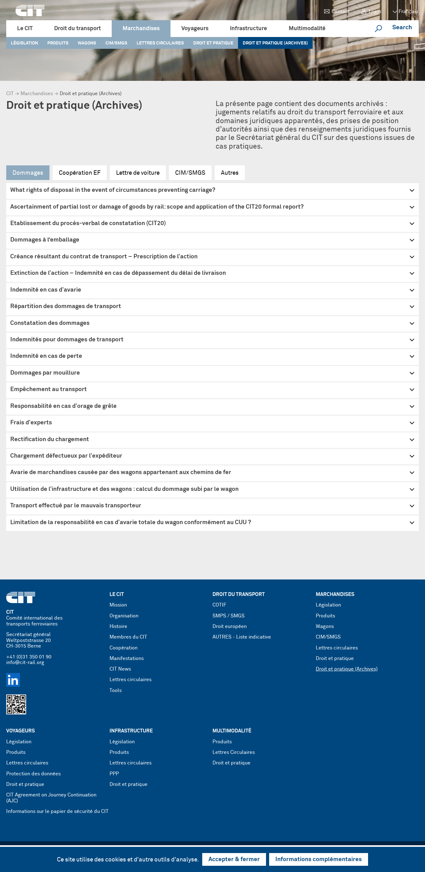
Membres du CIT (128, 637)
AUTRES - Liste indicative (242, 637)
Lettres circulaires (160, 43)
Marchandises (141, 28)
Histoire (118, 626)
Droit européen (230, 626)
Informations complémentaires (318, 859)
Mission (118, 605)
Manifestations (127, 658)
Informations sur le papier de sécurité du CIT (57, 811)
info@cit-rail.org (25, 662)
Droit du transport (77, 28)
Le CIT (25, 28)
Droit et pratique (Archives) (275, 43)
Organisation (124, 616)
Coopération (124, 648)
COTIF (219, 605)
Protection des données (33, 774)
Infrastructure (248, 28)
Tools (116, 690)
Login (374, 11)
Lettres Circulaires (234, 752)
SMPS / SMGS (229, 616)
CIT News (120, 669)
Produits (57, 43)
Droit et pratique (213, 43)
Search (402, 27)
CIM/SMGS (116, 43)
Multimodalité (307, 28)
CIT (10, 93)
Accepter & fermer (234, 859)
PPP (114, 774)
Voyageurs (194, 28)
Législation (24, 43)
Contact (340, 11)
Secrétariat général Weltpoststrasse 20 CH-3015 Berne (28, 640)
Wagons (87, 43)
